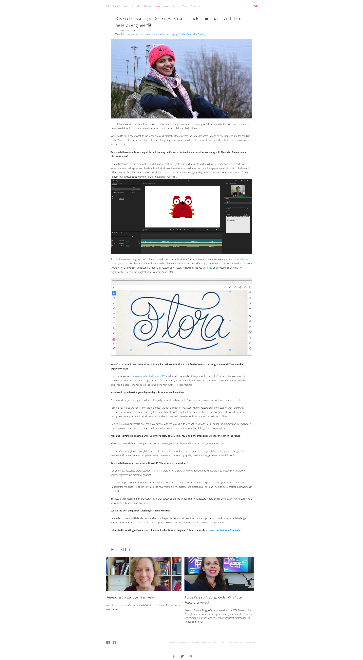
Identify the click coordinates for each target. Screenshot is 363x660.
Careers (169, 6)
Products (173, 642)
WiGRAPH (155, 470)
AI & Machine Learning (132, 34)
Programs (180, 6)
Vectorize (207, 267)
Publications (150, 6)
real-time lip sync (168, 172)
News (161, 6)
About (198, 6)
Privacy (215, 642)
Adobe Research (116, 6)
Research (139, 6)
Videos (190, 6)
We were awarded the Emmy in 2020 (149, 376)
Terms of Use (206, 642)
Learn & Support (193, 642)
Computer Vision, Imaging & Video (169, 34)
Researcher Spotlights (197, 34)
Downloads (182, 642)
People (129, 6)
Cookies (222, 642)
